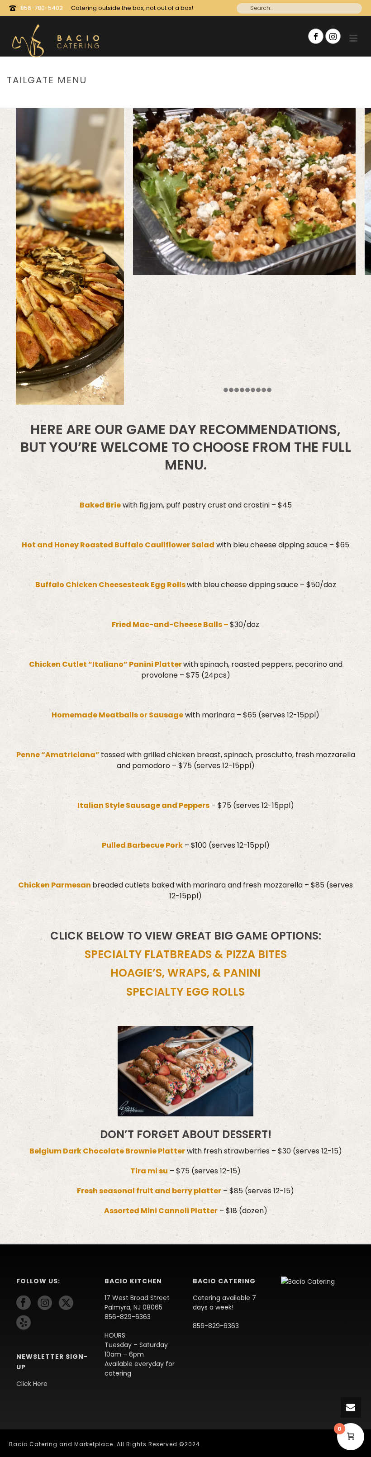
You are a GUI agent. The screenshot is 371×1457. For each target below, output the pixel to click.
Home (298, 99)
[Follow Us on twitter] (66, 1303)
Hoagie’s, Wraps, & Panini (185, 972)
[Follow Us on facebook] (23, 1303)
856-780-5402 (41, 8)
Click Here (32, 1383)
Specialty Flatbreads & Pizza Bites (186, 954)
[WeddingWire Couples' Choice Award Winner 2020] (308, 1281)
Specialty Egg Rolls (185, 991)
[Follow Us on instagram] (45, 1303)
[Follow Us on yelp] (23, 1323)
